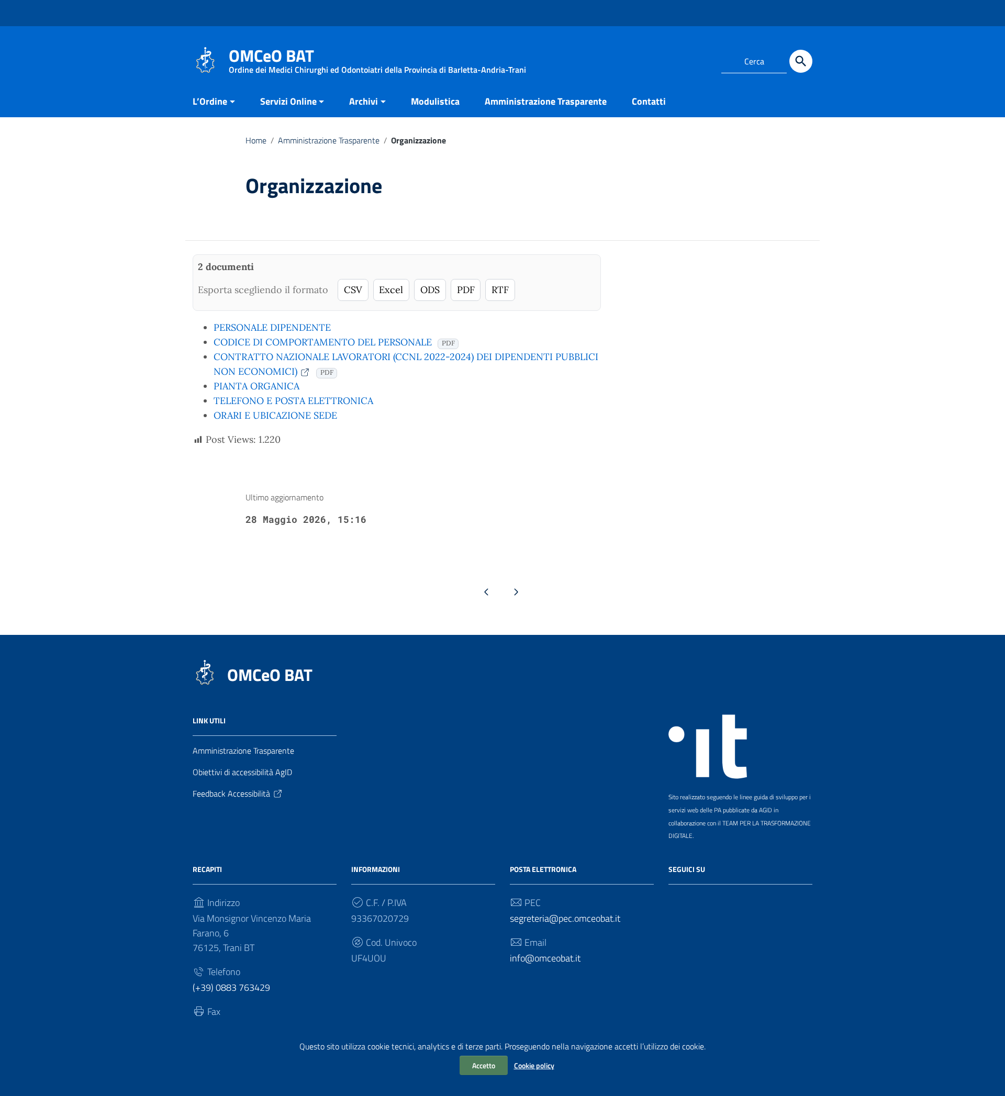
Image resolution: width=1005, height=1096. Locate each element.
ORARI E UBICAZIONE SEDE (275, 415)
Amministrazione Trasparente (546, 101)
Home (255, 140)
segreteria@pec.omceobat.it (565, 918)
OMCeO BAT (269, 674)
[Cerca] (800, 61)
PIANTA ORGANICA (256, 386)
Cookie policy (534, 1065)
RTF (500, 290)
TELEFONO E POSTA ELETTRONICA (293, 401)
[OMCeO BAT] (205, 59)
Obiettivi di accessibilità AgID (242, 772)
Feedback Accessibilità (231, 793)
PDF (466, 290)
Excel (391, 290)
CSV (353, 290)
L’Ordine (210, 101)
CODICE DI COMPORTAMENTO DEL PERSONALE (323, 342)
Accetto (483, 1065)
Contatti (649, 101)
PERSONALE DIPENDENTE (272, 327)
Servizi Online (288, 101)
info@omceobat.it (545, 958)
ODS (430, 290)
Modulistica (435, 101)
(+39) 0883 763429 (231, 987)
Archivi (363, 101)
